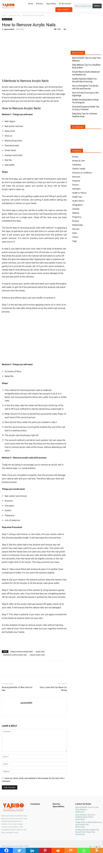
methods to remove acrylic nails (15, 655)
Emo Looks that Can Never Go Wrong (53, 688)
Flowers (75, 184)
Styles (74, 233)
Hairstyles (76, 188)
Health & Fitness (79, 192)
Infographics (77, 205)
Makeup (75, 213)
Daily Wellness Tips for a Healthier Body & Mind (86, 66)
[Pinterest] (17, 35)
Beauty (75, 156)
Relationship (77, 225)
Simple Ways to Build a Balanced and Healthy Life (86, 73)
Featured (76, 180)
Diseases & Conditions (82, 172)
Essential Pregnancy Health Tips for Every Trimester (85, 108)
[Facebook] (4, 35)
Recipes (75, 221)
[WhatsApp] (23, 35)
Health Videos (78, 201)
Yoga (74, 241)
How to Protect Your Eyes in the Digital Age (85, 94)
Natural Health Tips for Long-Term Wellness (86, 59)
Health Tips (77, 196)
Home (4, 15)
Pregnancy (76, 217)
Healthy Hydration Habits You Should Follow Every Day (84, 80)
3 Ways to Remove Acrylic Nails (21, 652)
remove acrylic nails (37, 655)
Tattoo (75, 237)
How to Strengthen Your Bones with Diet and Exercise (85, 87)
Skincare (75, 229)
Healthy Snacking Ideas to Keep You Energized (85, 101)
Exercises (76, 176)
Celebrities (76, 164)
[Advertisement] (34, 641)
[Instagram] (90, 846)
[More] (29, 35)
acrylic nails (40, 652)
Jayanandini (9, 29)
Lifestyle (75, 209)
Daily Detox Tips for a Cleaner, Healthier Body (84, 115)
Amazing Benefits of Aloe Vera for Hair (17, 688)
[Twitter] (10, 35)
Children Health (78, 168)
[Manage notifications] (97, 847)
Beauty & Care (14, 15)
